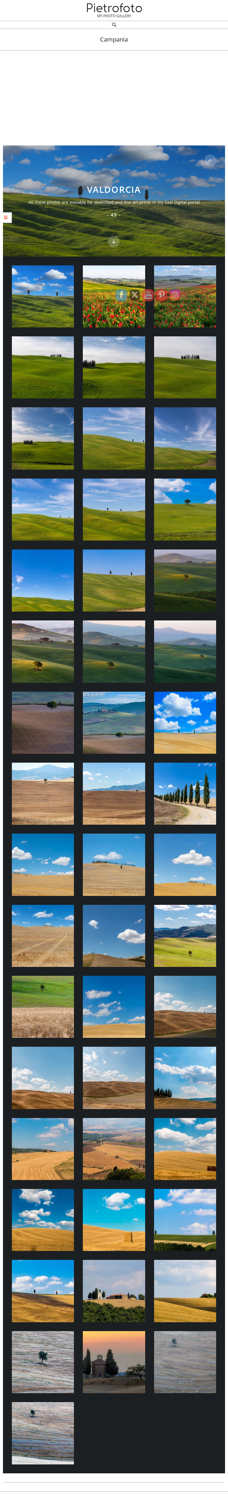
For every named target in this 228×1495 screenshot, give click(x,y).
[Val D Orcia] (185, 296)
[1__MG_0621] (185, 865)
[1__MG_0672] (43, 1007)
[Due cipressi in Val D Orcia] (43, 296)
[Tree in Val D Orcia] (43, 794)
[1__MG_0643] (185, 936)
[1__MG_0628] (43, 936)
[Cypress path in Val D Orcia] (185, 794)
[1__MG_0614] (43, 865)
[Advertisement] (114, 95)
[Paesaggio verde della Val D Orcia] (185, 580)
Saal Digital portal (182, 202)
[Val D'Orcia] (185, 1007)
